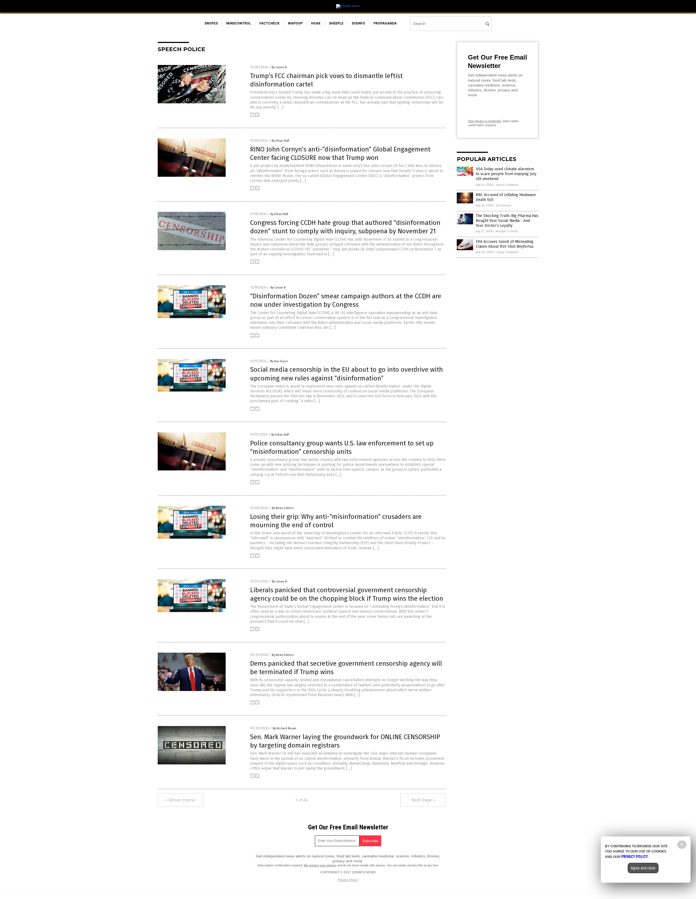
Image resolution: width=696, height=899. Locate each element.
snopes (211, 23)
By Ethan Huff (280, 140)
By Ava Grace (279, 361)
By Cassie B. (279, 67)
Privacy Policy (348, 880)
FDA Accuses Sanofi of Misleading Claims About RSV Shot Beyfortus (505, 244)
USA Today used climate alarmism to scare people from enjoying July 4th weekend (506, 174)
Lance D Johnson (507, 185)
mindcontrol (238, 23)
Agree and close (643, 868)
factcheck (269, 23)
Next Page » (423, 800)
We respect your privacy (320, 865)
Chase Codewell (507, 252)
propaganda (385, 23)
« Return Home (180, 800)
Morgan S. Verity (507, 231)
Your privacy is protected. (485, 121)
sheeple (336, 23)
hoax (316, 23)
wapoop (295, 23)
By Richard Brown (284, 728)
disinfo (358, 23)
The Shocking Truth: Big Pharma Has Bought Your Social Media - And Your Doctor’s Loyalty (507, 220)
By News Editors (283, 508)
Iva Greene (503, 205)
